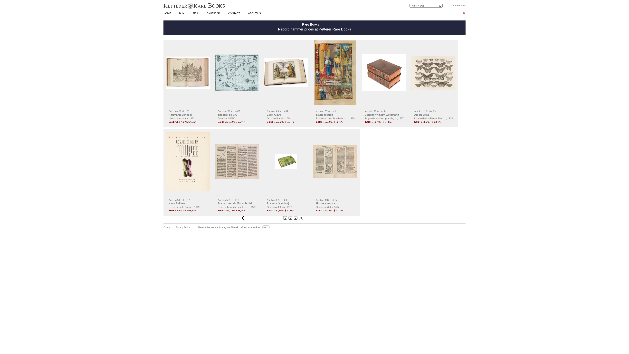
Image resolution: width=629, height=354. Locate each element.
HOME (167, 13)
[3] (244, 218)
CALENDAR (213, 13)
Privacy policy (183, 227)
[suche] (440, 6)
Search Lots (459, 5)
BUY (181, 13)
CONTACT (234, 13)
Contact (167, 227)
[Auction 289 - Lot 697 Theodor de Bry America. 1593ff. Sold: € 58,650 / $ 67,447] (237, 90)
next (265, 227)
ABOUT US (254, 13)
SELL (195, 13)
